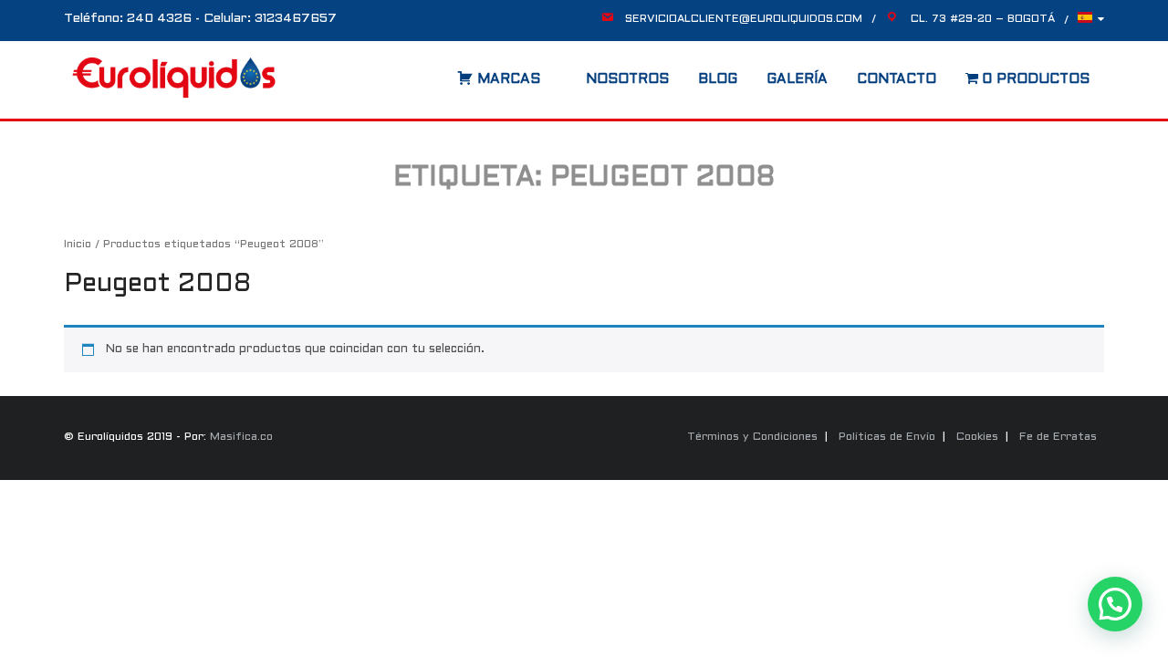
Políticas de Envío (887, 437)
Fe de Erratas (1058, 437)
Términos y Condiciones (752, 437)
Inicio (77, 244)
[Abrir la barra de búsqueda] (439, 73)
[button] (1115, 604)
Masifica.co (241, 437)
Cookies (977, 437)
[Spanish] (1091, 22)
